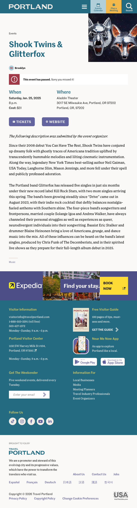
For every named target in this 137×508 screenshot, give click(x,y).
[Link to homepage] (31, 6)
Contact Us (99, 474)
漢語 (94, 482)
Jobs (116, 474)
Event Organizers (84, 398)
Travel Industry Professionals (91, 394)
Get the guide (102, 330)
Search (129, 10)
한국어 (108, 482)
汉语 (81, 482)
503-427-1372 (17, 326)
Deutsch (50, 482)
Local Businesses (83, 380)
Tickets (23, 121)
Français (32, 482)
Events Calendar (98, 9)
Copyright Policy (44, 498)
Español (14, 482)
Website (57, 121)
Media (77, 384)
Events (12, 33)
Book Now (108, 286)
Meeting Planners (84, 389)
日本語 (67, 482)
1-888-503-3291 (18, 321)
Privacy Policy (18, 498)
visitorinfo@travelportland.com (29, 317)
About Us (79, 474)
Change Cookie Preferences (80, 498)
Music (12, 262)
